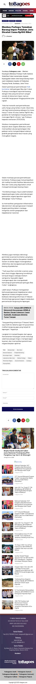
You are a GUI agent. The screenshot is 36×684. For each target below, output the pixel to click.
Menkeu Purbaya (21, 358)
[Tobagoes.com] (19, 4)
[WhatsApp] (23, 64)
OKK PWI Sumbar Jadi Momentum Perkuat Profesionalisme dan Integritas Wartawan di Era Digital (23, 604)
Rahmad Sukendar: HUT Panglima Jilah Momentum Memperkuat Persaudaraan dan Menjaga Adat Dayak (23, 468)
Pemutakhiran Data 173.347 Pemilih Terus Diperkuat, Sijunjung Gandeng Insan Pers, (24, 535)
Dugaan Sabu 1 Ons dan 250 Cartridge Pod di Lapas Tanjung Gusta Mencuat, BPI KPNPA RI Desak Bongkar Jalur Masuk (24, 570)
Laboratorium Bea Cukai (9, 358)
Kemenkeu (17, 355)
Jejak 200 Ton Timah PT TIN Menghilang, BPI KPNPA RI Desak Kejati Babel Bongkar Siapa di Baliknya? (23, 490)
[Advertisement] (18, 158)
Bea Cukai (19, 350)
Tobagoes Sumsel (26, 674)
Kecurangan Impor (7, 355)
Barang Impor (11, 350)
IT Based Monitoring (19, 352)
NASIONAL (5, 20)
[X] (14, 64)
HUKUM (19, 20)
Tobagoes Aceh (10, 672)
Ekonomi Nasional (7, 352)
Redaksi (9, 36)
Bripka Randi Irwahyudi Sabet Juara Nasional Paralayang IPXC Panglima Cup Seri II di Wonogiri (17, 453)
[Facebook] (10, 64)
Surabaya (29, 360)
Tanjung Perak (6, 363)
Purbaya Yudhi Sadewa (25, 74)
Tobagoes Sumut (24, 672)
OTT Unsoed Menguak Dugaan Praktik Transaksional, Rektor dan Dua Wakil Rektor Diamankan (24, 479)
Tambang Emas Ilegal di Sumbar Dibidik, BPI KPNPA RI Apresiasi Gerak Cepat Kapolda (24, 581)
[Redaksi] (3, 36)
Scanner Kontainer (19, 360)
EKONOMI (12, 20)
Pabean (29, 358)
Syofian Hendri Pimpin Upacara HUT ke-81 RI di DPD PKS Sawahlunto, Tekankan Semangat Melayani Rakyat (24, 558)
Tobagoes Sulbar (10, 677)
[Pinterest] (19, 64)
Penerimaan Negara (7, 360)
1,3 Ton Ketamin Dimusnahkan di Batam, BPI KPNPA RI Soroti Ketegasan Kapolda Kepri (24, 591)
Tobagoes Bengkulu (10, 674)
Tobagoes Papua (25, 677)
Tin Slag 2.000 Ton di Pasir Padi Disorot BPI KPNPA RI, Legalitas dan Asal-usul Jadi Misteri (23, 547)
